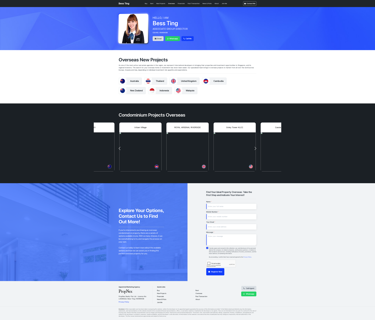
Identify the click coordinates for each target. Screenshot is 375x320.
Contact (251, 3)
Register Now (216, 271)
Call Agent (250, 288)
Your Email (210, 222)
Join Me (224, 3)
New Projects (160, 3)
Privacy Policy (247, 257)
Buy (146, 3)
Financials (181, 3)
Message (210, 232)
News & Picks (207, 3)
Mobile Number (212, 212)
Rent (151, 3)
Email (159, 38)
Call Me (188, 38)
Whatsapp (173, 38)
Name (209, 202)
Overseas (171, 3)
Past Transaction (194, 3)
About (217, 3)
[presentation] (119, 148)
